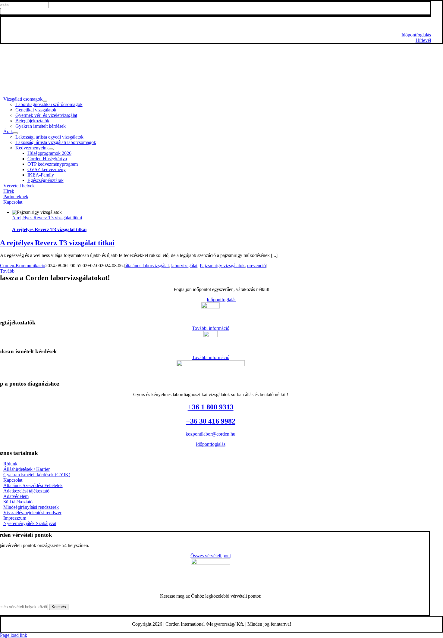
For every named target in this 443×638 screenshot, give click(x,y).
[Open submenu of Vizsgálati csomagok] (44, 101)
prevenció (256, 265)
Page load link (13, 635)
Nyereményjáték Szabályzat (29, 523)
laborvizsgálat (184, 265)
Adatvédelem (16, 496)
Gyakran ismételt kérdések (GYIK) (36, 474)
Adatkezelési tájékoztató (26, 490)
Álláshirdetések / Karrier (26, 469)
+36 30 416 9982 (210, 421)
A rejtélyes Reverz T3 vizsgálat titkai (47, 217)
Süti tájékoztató (18, 501)
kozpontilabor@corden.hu (210, 433)
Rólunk (10, 463)
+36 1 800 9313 (211, 24)
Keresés (59, 607)
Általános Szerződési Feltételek (33, 485)
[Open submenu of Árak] (15, 133)
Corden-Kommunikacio (22, 265)
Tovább (7, 271)
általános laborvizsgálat (147, 265)
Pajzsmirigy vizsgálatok (222, 265)
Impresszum (14, 518)
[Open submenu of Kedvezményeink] (51, 149)
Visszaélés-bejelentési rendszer (32, 512)
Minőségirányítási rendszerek (31, 507)
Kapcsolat (12, 480)
